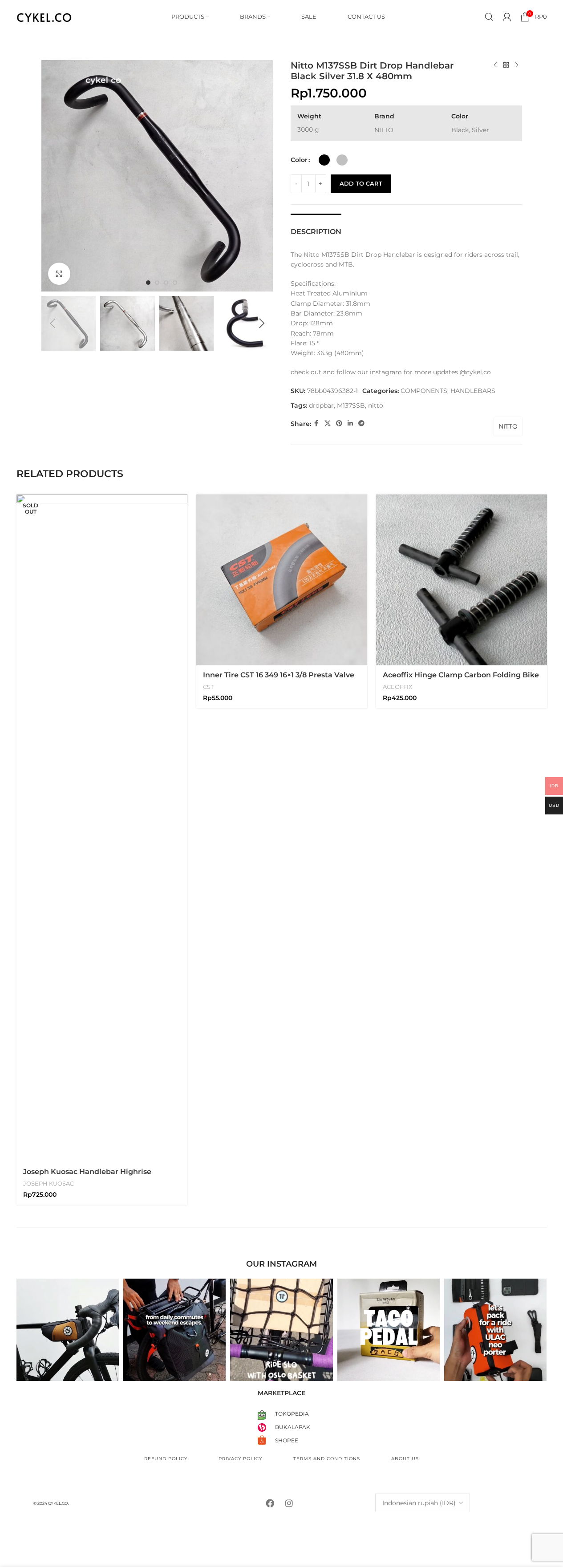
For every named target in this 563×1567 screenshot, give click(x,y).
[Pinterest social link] (339, 423)
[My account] (507, 17)
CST (208, 686)
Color (299, 160)
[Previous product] (495, 65)
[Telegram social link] (361, 423)
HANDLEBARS (472, 391)
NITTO (508, 426)
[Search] (489, 17)
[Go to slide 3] (166, 282)
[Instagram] (289, 1502)
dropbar (321, 405)
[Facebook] (270, 1502)
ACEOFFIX (398, 686)
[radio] (324, 160)
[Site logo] (44, 16)
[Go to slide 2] (157, 282)
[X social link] (327, 423)
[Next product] (516, 65)
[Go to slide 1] (148, 282)
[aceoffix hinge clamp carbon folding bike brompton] (461, 579)
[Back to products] (506, 65)
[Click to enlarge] (59, 274)
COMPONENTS (424, 391)
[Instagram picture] (67, 1330)
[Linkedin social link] (350, 423)
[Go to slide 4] (175, 282)
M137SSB (351, 405)
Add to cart (361, 183)
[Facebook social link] (316, 423)
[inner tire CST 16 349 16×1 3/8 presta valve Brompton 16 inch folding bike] (281, 579)
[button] (52, 323)
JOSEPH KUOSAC (48, 1183)
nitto (375, 405)
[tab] (316, 227)
